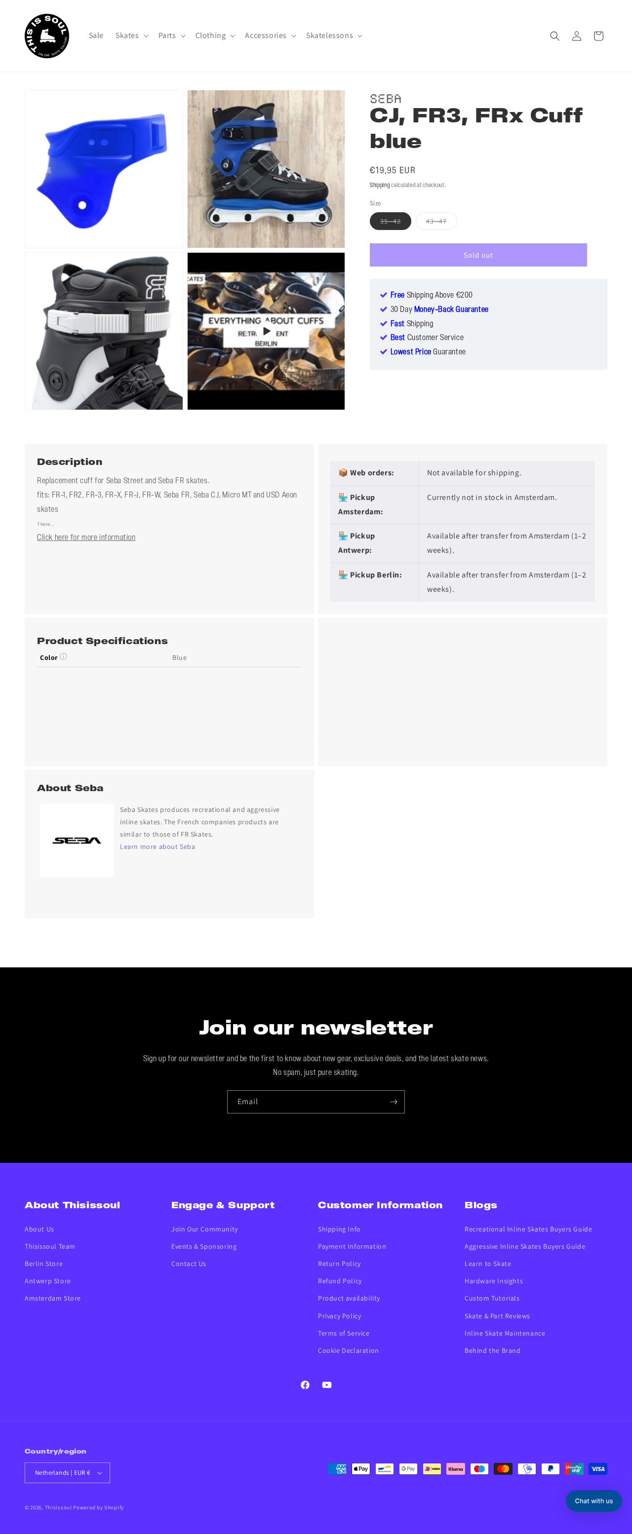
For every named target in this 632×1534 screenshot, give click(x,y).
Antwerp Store (48, 1280)
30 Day (440, 310)
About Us (39, 1229)
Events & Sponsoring (204, 1246)
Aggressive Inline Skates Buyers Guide (525, 1246)
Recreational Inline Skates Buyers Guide (528, 1229)
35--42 (395, 223)
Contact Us (188, 1263)
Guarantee (428, 352)
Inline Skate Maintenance (505, 1333)
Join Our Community (204, 1229)
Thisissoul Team (50, 1246)
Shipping (380, 185)
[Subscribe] (393, 1101)
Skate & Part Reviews (497, 1315)
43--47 (441, 223)
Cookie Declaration (348, 1350)
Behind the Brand (493, 1350)
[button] (131, 36)
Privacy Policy (339, 1315)
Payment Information (352, 1246)
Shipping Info (339, 1229)
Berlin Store (44, 1263)
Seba (386, 97)
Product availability (349, 1298)
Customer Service (427, 338)
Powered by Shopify (98, 1507)
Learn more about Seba (158, 846)
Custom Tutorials (492, 1298)
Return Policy (339, 1263)
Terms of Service (344, 1333)
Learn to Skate (488, 1263)
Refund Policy (340, 1280)
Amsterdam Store (53, 1298)
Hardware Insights (494, 1280)
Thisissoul (58, 1507)
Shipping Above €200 (432, 295)
